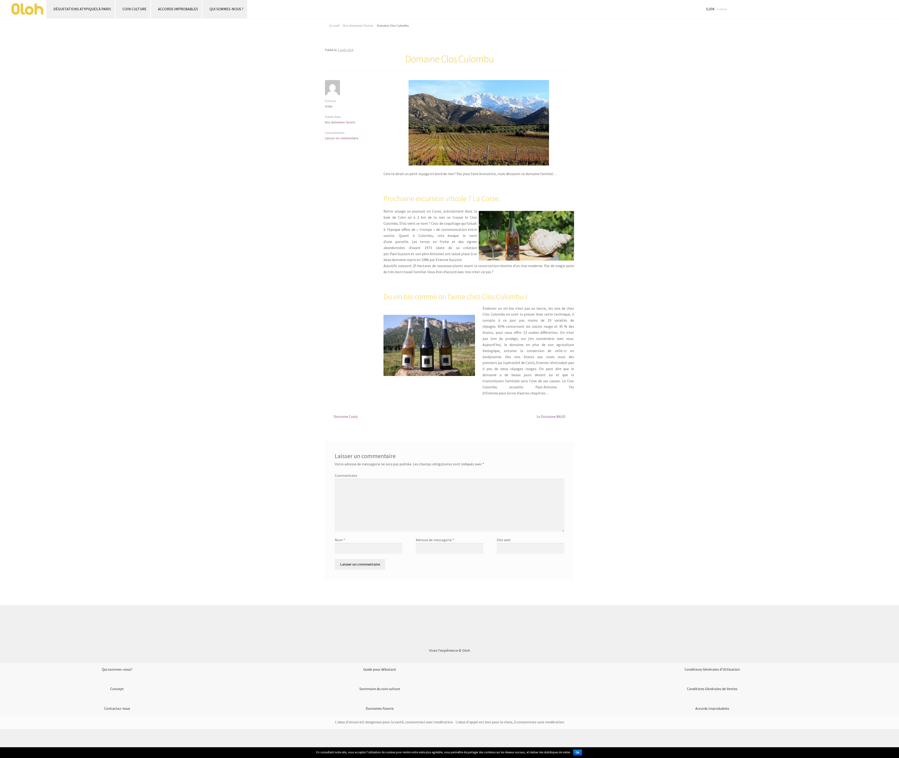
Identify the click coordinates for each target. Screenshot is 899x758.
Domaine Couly (346, 416)
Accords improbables (178, 9)
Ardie (328, 106)
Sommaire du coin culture (379, 688)
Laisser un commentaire (341, 138)
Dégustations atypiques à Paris (82, 9)
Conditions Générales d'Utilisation (712, 669)
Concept (117, 688)
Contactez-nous (117, 708)
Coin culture (134, 9)
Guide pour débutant (379, 669)
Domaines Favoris (380, 708)
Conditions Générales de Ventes (712, 688)
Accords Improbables (712, 708)
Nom (340, 539)
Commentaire (346, 475)
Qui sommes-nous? (117, 669)
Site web (503, 539)
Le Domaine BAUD (551, 416)
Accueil (334, 25)
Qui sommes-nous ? (226, 9)
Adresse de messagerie (435, 539)
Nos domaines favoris (358, 25)
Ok (577, 752)
